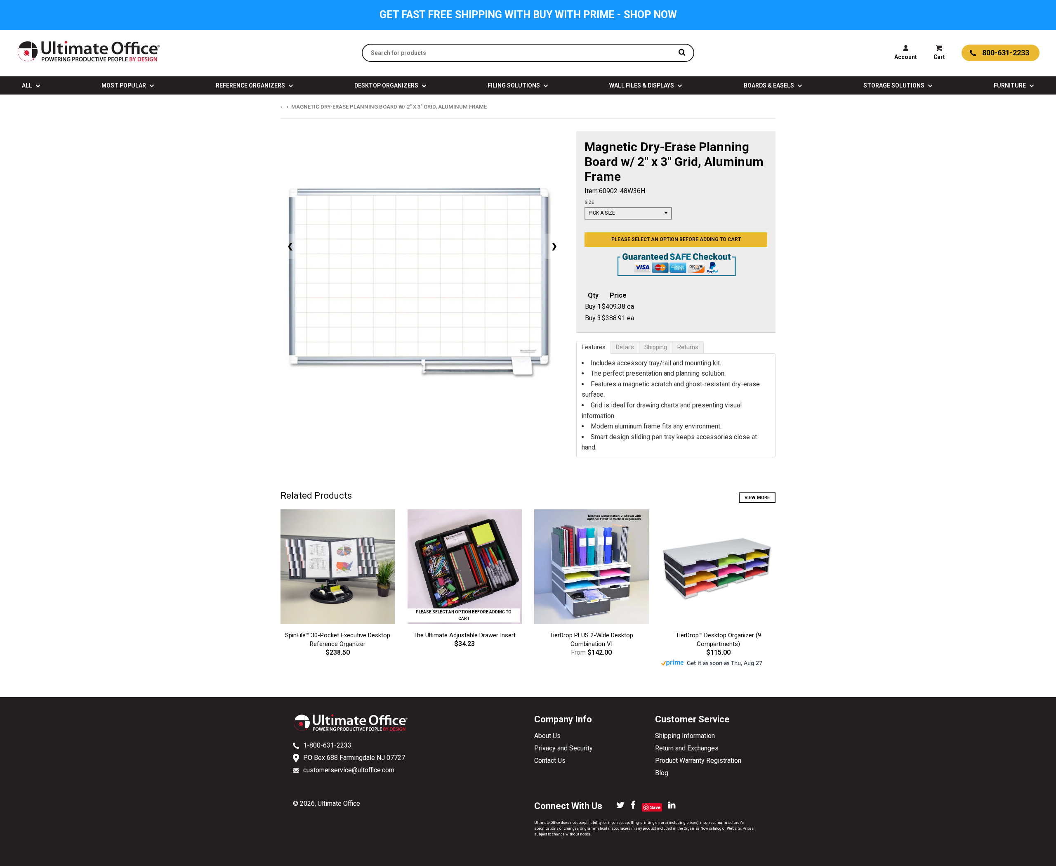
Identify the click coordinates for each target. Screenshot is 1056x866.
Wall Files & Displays (642, 85)
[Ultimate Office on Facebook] (633, 806)
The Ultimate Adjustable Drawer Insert (464, 635)
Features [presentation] (594, 347)
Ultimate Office (339, 803)
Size (589, 202)
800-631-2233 (1005, 52)
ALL (27, 85)
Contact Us (550, 760)
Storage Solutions (894, 85)
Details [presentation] (625, 347)
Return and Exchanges (687, 748)
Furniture (1010, 85)
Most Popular (124, 85)
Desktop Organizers (387, 85)
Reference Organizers (251, 85)
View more (757, 497)
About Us (547, 736)
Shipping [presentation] (655, 347)
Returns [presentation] (687, 347)
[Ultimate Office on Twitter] (621, 806)
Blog (661, 773)
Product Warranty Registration (698, 760)
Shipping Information (685, 736)
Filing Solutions (514, 85)
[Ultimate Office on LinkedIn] (671, 806)
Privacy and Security (563, 748)
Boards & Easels (769, 85)
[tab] (593, 347)
